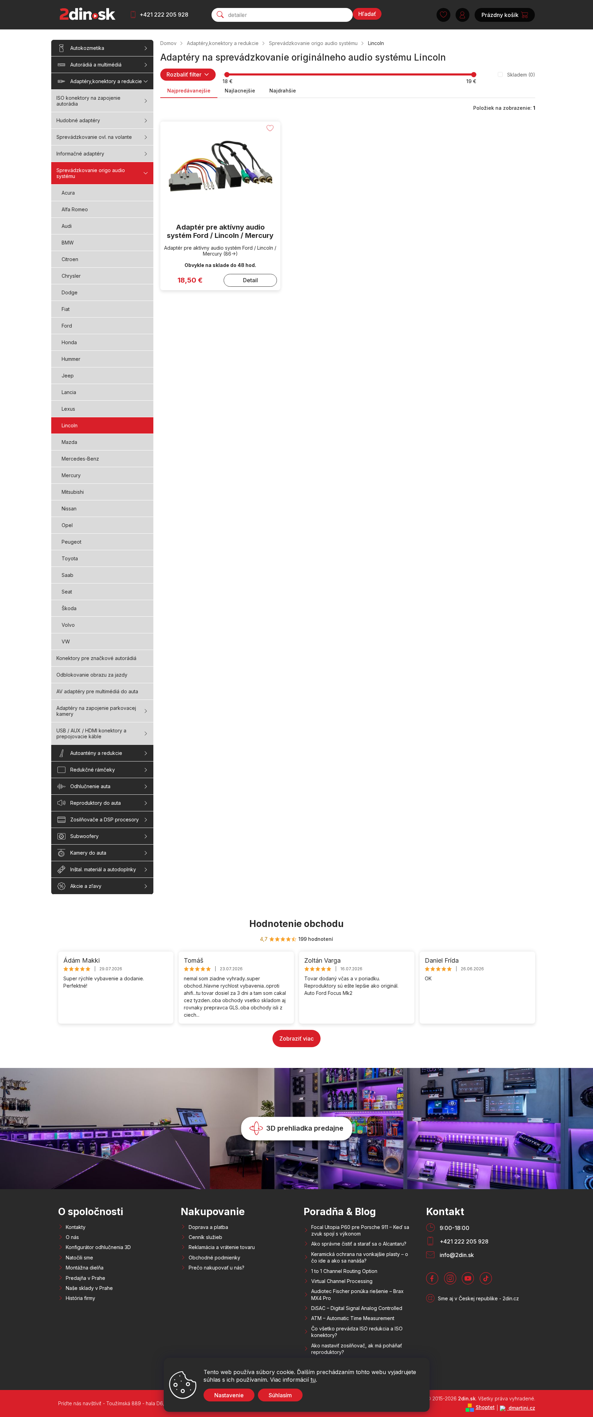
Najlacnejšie (240, 90)
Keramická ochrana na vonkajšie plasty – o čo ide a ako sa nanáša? (359, 1257)
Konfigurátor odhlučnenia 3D (98, 1247)
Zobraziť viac (296, 1038)
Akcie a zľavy (85, 886)
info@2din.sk (457, 1254)
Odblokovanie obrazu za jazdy (91, 675)
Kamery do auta (88, 853)
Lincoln (70, 425)
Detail (250, 280)
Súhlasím (280, 1395)
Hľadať (367, 13)
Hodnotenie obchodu (296, 923)
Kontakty (76, 1227)
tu (313, 1379)
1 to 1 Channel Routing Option (344, 1271)
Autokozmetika (87, 48)
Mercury (71, 475)
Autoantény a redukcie (96, 753)
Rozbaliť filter (184, 74)
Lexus (68, 409)
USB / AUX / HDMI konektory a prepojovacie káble (91, 733)
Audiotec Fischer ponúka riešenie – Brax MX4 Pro (357, 1294)
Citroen (70, 259)
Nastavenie (229, 1395)
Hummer (71, 359)
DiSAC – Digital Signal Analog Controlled (356, 1308)
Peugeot (71, 542)
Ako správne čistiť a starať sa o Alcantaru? (358, 1244)
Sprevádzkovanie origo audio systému (90, 173)
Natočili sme (79, 1257)
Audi (67, 226)
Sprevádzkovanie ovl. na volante (94, 137)
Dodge (70, 292)
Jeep (68, 375)
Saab (67, 575)
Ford (67, 326)
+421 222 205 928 (164, 14)
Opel (67, 525)
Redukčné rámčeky (92, 770)
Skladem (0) (521, 75)
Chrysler (71, 276)
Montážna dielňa (85, 1268)
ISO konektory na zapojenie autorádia (88, 101)
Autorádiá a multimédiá (96, 65)
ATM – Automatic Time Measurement (352, 1318)
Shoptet (485, 1407)
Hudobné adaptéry (78, 120)
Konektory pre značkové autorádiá (96, 658)
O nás (72, 1237)
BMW (68, 243)
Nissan (69, 508)
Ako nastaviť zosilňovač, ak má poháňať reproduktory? (356, 1349)
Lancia (69, 392)
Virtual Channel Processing (341, 1281)
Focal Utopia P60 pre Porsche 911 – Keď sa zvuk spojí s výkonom (360, 1230)
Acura (68, 193)
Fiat (66, 309)
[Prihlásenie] (462, 15)
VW (66, 641)
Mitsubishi (73, 492)
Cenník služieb (205, 1237)
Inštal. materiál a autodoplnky (103, 869)
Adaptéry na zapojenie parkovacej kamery (96, 711)
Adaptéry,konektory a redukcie (106, 81)
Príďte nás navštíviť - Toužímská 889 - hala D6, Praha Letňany (128, 1403)
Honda (69, 342)
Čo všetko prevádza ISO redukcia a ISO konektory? (357, 1332)
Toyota (70, 558)
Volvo (68, 625)
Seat (67, 592)
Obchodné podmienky (214, 1257)
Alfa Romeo (75, 209)
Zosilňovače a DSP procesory (104, 819)
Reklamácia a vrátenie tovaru (222, 1247)
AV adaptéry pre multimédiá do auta (97, 691)
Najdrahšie (282, 90)
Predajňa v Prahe (85, 1278)
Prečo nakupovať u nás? (216, 1268)
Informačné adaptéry (80, 154)
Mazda (69, 442)
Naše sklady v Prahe (89, 1288)
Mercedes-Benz (80, 459)
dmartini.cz (521, 1408)
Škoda (69, 608)
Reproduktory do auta (95, 803)
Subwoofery (84, 836)
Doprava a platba (208, 1227)
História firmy (80, 1298)
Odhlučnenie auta (90, 786)
